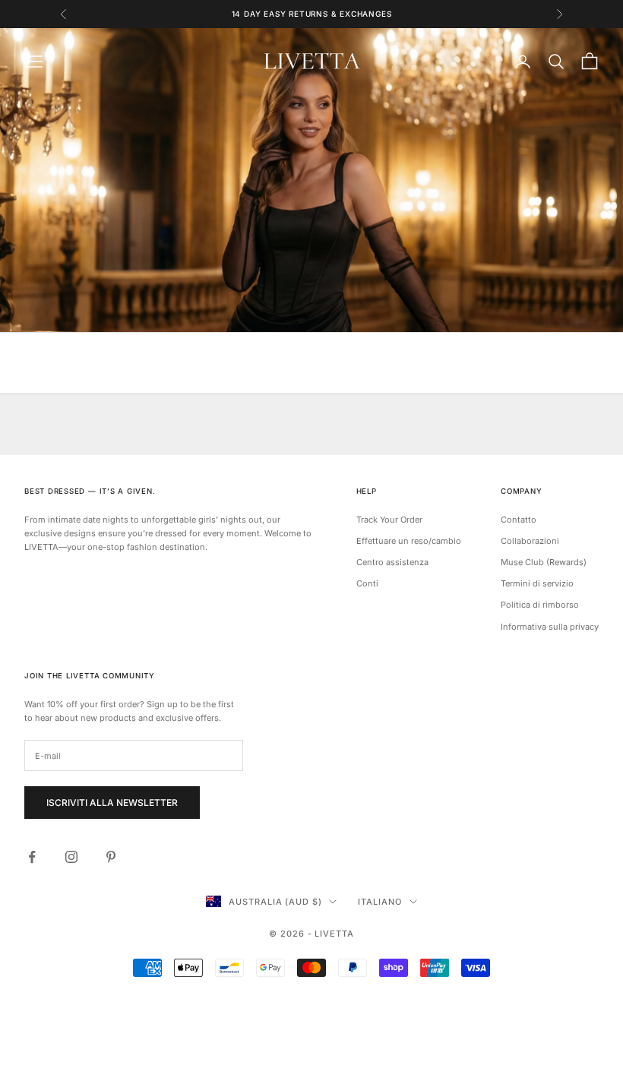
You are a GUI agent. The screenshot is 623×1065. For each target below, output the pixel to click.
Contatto (518, 519)
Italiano (379, 901)
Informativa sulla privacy (550, 626)
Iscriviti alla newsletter (112, 802)
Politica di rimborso (540, 604)
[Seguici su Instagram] (71, 856)
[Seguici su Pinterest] (111, 856)
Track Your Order (389, 519)
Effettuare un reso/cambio (408, 541)
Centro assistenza (392, 562)
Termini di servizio (537, 583)
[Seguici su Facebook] (32, 856)
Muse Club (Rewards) (544, 562)
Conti (367, 583)
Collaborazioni (530, 541)
